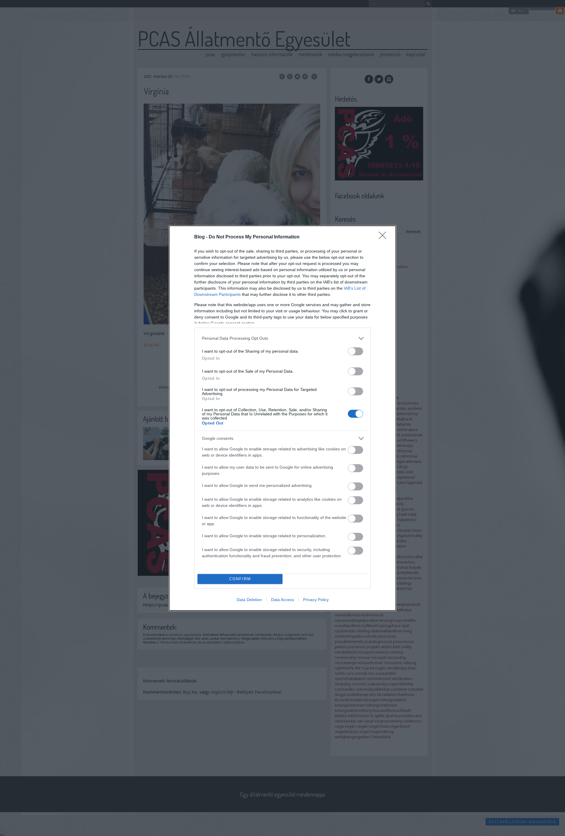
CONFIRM (240, 579)
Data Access (282, 599)
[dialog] (282, 418)
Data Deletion (249, 599)
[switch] (355, 351)
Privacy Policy (316, 599)
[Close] (384, 237)
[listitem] (282, 338)
